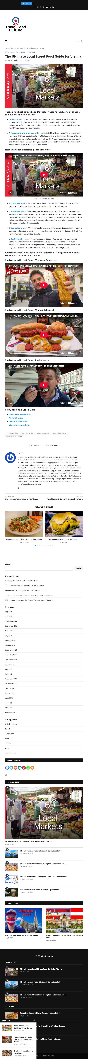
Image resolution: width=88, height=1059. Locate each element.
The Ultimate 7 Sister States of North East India (40, 851)
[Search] (82, 41)
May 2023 (8, 669)
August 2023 (9, 664)
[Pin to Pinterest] (55, 445)
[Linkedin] (43, 7)
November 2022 (11, 684)
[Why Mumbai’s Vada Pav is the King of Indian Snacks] (64, 524)
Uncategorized (10, 753)
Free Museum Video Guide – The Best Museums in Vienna (64, 936)
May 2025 (8, 612)
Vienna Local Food (27, 433)
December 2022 (11, 679)
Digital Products (11, 724)
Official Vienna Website (19, 414)
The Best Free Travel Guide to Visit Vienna (21, 935)
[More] (32, 768)
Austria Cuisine (16, 418)
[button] (34, 3)
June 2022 (9, 698)
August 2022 (9, 693)
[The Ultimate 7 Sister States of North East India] (11, 854)
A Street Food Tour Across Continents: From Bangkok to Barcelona (29, 600)
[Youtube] (47, 7)
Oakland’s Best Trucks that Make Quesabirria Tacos (23, 1039)
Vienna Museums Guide (19, 425)
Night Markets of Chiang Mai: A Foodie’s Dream (22, 590)
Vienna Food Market (59, 433)
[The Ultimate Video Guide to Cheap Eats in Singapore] (7, 1028)
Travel (7, 729)
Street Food (9, 734)
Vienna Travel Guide (18, 421)
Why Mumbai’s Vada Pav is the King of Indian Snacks (24, 586)
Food (7, 738)
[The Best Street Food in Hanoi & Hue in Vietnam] (7, 1053)
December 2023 (11, 650)
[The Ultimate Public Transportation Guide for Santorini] (11, 880)
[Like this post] (48, 445)
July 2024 (8, 636)
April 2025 (8, 616)
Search (8, 564)
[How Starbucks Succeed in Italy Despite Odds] (11, 892)
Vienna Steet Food (12, 433)
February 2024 (10, 640)
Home (7, 48)
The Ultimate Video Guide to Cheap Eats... (23, 1027)
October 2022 (10, 688)
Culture (8, 743)
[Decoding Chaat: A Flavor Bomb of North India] (24, 524)
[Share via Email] (57, 445)
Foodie (15, 60)
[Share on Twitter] (52, 445)
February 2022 (10, 712)
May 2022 (8, 703)
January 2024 (10, 645)
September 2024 (11, 626)
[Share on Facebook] (50, 445)
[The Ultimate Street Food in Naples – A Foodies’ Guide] (11, 867)
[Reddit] (15, 768)
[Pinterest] (24, 768)
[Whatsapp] (28, 768)
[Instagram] (40, 7)
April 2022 (8, 708)
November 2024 (11, 621)
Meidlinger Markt (19, 211)
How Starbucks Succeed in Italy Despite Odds (39, 889)
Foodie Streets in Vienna (14, 437)
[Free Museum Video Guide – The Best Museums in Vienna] (64, 920)
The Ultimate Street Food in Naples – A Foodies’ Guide (43, 864)
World (7, 748)
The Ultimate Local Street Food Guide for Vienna (28, 841)
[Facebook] (34, 7)
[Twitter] (37, 7)
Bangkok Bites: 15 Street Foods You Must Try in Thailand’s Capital (29, 595)
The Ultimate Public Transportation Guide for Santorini (44, 877)
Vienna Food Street (43, 433)
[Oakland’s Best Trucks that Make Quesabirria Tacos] (7, 1039)
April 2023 (8, 674)
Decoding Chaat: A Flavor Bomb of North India (24, 539)
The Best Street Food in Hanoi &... (23, 1052)
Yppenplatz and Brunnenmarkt (25, 133)
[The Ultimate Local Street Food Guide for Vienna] (44, 813)
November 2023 (11, 655)
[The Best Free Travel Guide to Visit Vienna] (23, 920)
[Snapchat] (50, 7)
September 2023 (11, 660)
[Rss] (53, 7)
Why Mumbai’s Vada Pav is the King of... (64, 539)
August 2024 (9, 631)
